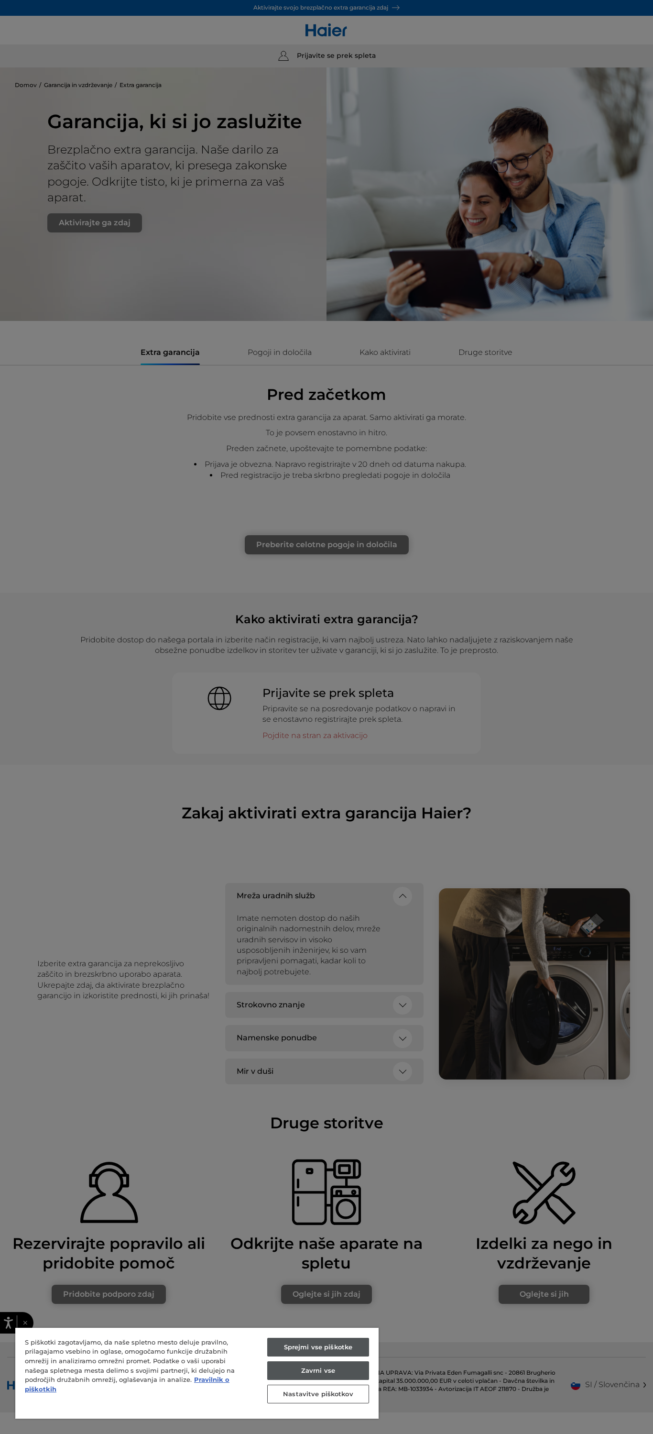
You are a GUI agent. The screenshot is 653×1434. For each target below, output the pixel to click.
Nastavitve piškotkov (318, 1394)
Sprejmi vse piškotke (318, 1347)
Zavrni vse (318, 1370)
